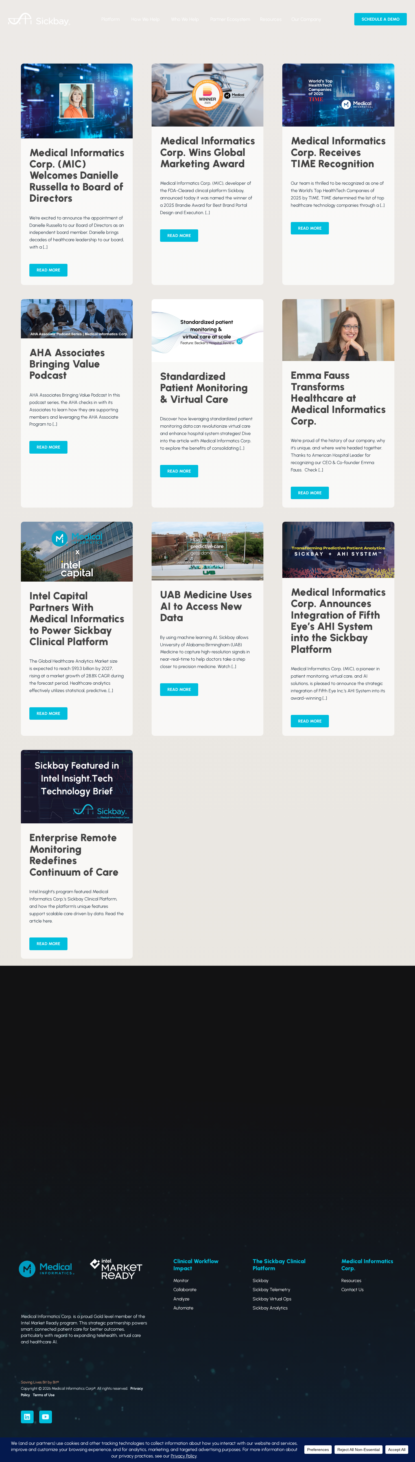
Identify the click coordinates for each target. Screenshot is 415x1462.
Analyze (181, 1299)
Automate (183, 1308)
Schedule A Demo (380, 19)
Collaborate (184, 1289)
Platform (110, 19)
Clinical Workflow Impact (196, 1264)
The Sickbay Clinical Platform (279, 1264)
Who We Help (185, 19)
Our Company (306, 19)
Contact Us (352, 1289)
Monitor (181, 1280)
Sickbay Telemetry (271, 1289)
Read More (48, 270)
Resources (270, 19)
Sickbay (260, 1280)
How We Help (145, 19)
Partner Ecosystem (230, 19)
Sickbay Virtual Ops (272, 1299)
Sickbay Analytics (270, 1308)
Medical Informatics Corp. (367, 1264)
